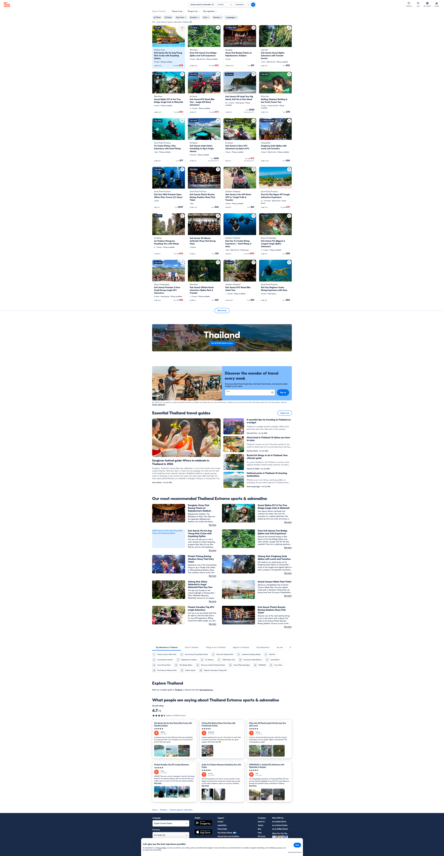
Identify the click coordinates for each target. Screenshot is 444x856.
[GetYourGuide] (7, 4)
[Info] (191, 22)
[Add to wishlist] (182, 28)
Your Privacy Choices (225, 833)
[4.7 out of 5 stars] (159, 715)
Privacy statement (158, 405)
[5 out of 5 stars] (174, 729)
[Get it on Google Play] (203, 823)
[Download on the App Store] (203, 832)
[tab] (166, 647)
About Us (261, 821)
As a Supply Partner (279, 821)
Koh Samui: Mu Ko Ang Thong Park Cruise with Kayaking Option (173, 724)
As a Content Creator (280, 825)
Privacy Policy (222, 829)
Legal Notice (222, 825)
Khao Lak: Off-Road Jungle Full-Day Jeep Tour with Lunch (267, 724)
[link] (168, 47)
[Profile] (436, 3)
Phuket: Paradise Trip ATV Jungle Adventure (171, 765)
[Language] (427, 3)
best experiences (206, 690)
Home (154, 810)
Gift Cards (261, 836)
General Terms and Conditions (228, 836)
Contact (220, 821)
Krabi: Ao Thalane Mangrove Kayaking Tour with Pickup (221, 766)
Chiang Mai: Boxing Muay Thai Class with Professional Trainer (218, 724)
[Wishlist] (409, 3)
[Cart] (418, 3)
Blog (259, 829)
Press (260, 833)
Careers (260, 825)
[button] (168, 47)
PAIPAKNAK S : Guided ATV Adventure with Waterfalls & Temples (266, 766)
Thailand (178, 690)
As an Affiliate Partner (280, 829)
